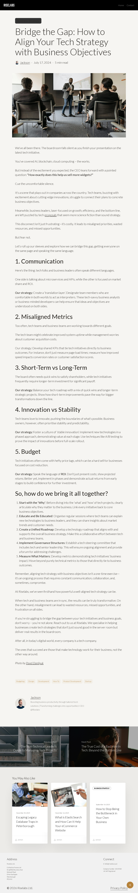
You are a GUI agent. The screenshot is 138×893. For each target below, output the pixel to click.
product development (72, 681)
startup (88, 681)
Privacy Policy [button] (119, 888)
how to (56, 681)
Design (31, 681)
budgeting (20, 681)
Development (43, 681)
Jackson (25, 62)
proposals (50, 215)
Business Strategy (28, 21)
